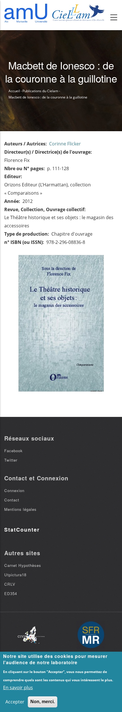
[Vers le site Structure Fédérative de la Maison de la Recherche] (91, 635)
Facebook (13, 450)
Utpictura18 (15, 574)
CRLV (9, 584)
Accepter (14, 702)
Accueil (14, 91)
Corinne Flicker (65, 144)
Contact (11, 500)
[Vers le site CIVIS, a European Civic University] (31, 635)
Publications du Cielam (40, 91)
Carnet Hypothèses (22, 565)
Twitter (10, 460)
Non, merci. (42, 701)
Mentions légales (20, 509)
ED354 (10, 593)
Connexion (14, 490)
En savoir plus (18, 687)
